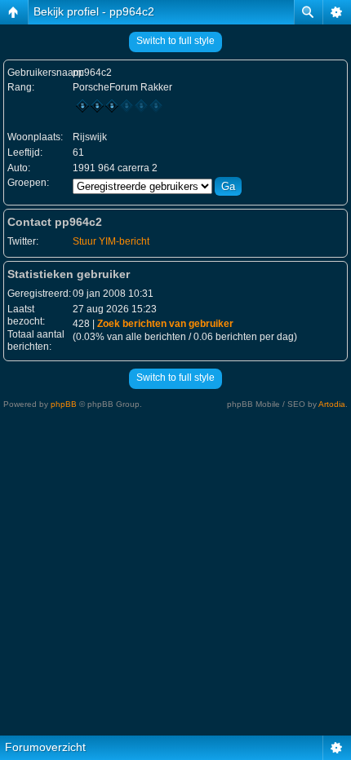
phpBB (64, 404)
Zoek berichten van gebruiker (165, 323)
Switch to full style (175, 40)
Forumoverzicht (45, 746)
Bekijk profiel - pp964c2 (93, 11)
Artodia (331, 404)
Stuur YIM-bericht (111, 241)
